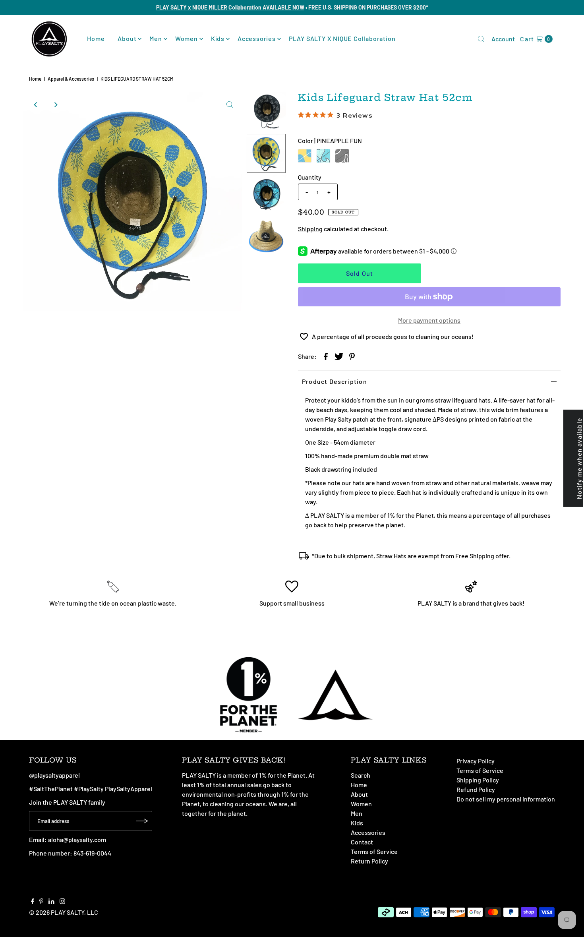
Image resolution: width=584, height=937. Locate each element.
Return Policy (369, 861)
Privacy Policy (475, 761)
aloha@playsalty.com (77, 839)
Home (95, 38)
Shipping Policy (477, 780)
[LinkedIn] (51, 902)
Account (503, 39)
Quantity (309, 177)
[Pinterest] (41, 902)
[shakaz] (342, 156)
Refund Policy (475, 789)
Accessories (257, 38)
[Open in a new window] (326, 356)
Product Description (334, 381)
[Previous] (36, 104)
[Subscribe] (142, 821)
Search (360, 775)
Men (155, 38)
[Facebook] (32, 902)
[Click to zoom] (229, 104)
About (127, 38)
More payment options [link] (429, 320)
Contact (362, 842)
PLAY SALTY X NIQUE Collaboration (342, 38)
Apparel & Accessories (71, 78)
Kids (217, 38)
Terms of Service (374, 851)
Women (186, 38)
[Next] (55, 104)
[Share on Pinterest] (352, 356)
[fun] (304, 156)
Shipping (310, 228)
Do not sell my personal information (505, 799)
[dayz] (323, 156)
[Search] (481, 39)
